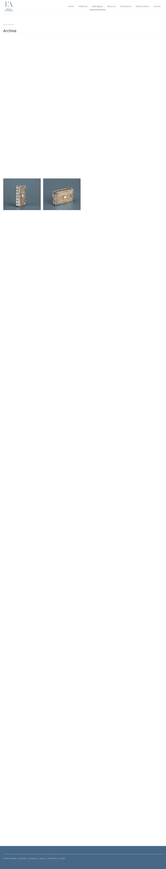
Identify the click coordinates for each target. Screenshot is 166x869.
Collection (82, 6)
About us (111, 6)
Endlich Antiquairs (10, 858)
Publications (125, 6)
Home (71, 6)
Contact (157, 6)
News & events (142, 6)
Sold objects (97, 6)
